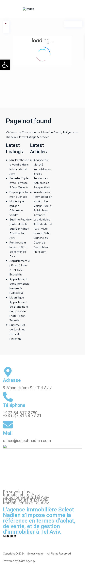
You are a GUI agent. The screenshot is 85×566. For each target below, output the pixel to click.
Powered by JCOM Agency (19, 560)
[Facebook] (8, 536)
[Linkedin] (15, 536)
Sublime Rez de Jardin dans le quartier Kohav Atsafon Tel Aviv (19, 229)
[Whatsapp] (4, 536)
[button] (5, 65)
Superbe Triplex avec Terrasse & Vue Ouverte (19, 182)
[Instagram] (11, 536)
